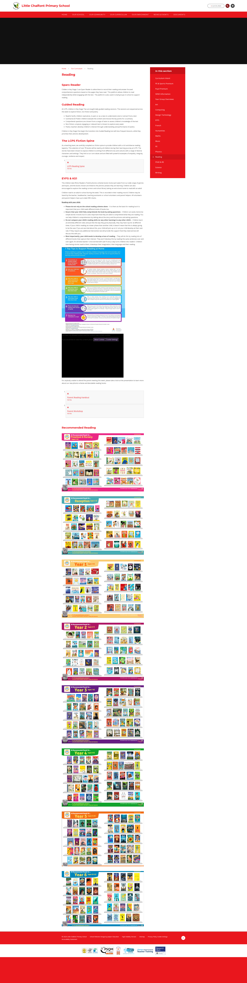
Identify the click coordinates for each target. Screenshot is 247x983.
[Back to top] (183, 938)
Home (64, 69)
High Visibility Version (129, 937)
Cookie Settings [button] (162, 937)
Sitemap (142, 937)
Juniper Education (113, 937)
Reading (90, 69)
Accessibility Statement (69, 939)
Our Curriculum (76, 69)
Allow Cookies (99, 340)
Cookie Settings (112, 340)
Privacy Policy (152, 937)
